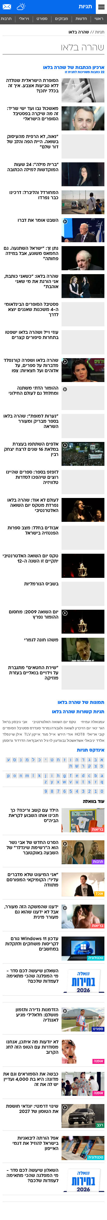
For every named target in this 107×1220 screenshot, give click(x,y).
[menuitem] (81, 19)
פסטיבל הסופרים (16, 728)
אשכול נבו (68, 740)
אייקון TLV (32, 734)
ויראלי (24, 19)
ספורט (42, 19)
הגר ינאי (98, 728)
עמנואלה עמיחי (92, 722)
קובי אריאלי (95, 734)
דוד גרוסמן (11, 740)
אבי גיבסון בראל (15, 722)
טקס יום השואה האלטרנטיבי (54, 722)
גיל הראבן (40, 740)
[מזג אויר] (21, 7)
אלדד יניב (97, 740)
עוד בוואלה (93, 802)
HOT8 (80, 734)
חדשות (81, 19)
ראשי (99, 19)
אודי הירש (65, 734)
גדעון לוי (55, 740)
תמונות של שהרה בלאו (81, 703)
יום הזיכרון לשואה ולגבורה (71, 728)
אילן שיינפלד (12, 734)
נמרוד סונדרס (40, 728)
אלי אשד (83, 740)
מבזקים (61, 19)
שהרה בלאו (79, 32)
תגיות (85, 7)
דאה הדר (26, 740)
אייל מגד (49, 734)
